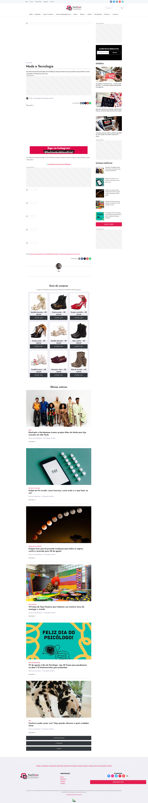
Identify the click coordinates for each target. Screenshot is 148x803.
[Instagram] (117, 2)
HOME (38, 766)
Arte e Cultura (32, 604)
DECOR (96, 766)
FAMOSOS (67, 766)
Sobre (26, 1)
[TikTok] (123, 2)
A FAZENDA (44, 766)
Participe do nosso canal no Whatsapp (59, 164)
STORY (110, 766)
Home (31, 14)
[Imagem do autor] (27, 98)
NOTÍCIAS (60, 766)
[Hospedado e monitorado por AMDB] (74, 800)
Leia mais (32, 441)
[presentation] (58, 408)
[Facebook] (111, 2)
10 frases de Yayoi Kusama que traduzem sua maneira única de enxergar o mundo (56, 608)
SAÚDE (91, 766)
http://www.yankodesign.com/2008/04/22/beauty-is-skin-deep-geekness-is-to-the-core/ (55, 254)
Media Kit (63, 779)
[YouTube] (120, 2)
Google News (38, 1)
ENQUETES (52, 766)
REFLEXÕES (103, 766)
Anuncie (32, 1)
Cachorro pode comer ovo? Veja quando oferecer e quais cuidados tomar (59, 724)
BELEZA (85, 766)
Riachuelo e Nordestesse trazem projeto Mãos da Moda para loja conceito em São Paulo (57, 433)
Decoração (98, 14)
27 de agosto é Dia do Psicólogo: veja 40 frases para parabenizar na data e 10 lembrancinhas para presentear (58, 666)
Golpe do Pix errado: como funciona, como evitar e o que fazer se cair (58, 491)
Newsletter (46, 1)
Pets (30, 720)
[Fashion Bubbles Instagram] (58, 150)
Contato (52, 1)
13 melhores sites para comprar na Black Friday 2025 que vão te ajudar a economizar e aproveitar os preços (109, 134)
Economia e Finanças (34, 488)
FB (31, 98)
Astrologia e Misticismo (35, 546)
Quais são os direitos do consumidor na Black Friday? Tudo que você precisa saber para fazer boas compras (109, 110)
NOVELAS (74, 766)
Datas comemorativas (34, 662)
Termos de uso (79, 794)
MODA (80, 766)
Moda (30, 430)
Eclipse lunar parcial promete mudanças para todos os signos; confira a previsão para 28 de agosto (56, 549)
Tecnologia (29, 62)
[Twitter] (114, 2)
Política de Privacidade (70, 794)
